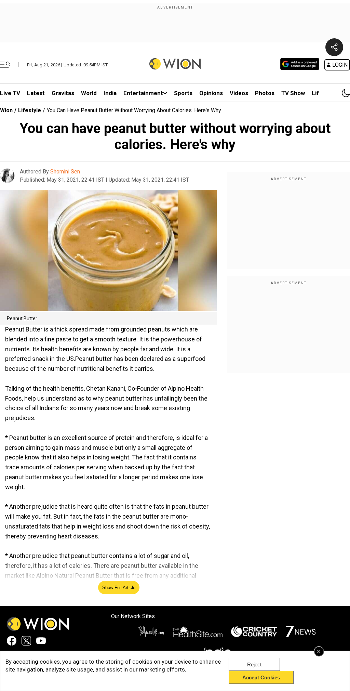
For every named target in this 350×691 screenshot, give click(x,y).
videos (239, 93)
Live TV (10, 93)
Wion (6, 110)
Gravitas (63, 93)
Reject (254, 664)
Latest (36, 93)
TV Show (293, 93)
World (89, 93)
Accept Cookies (261, 677)
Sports (183, 93)
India (110, 93)
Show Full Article (118, 587)
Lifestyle (29, 110)
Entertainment (143, 93)
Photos (264, 93)
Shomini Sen (65, 171)
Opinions (211, 93)
